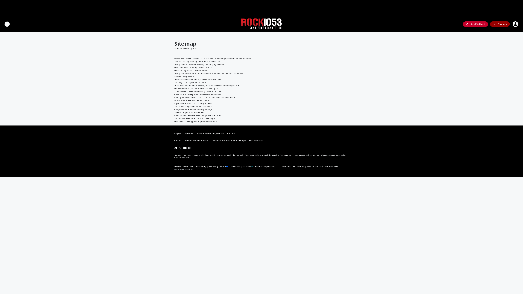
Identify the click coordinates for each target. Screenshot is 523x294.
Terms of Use (235, 166)
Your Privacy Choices (217, 166)
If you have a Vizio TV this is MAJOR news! (193, 103)
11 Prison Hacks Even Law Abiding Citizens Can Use (197, 91)
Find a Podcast (256, 140)
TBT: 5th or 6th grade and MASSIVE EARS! (193, 106)
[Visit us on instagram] (189, 148)
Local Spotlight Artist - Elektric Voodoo (191, 70)
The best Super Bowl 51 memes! (189, 112)
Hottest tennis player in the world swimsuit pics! (196, 88)
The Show (188, 133)
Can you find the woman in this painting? (193, 109)
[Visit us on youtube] (185, 148)
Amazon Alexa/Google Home (210, 133)
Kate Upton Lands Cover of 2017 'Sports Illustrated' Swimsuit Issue (204, 97)
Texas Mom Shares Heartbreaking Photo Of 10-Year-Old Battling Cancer (207, 85)
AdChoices (247, 166)
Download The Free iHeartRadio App (229, 140)
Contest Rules (188, 166)
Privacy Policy (201, 166)
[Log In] (516, 24)
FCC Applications (331, 166)
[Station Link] (261, 24)
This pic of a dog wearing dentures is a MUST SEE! (197, 61)
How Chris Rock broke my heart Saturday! (193, 67)
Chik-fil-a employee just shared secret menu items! (197, 94)
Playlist (177, 133)
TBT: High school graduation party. (190, 82)
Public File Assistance (315, 166)
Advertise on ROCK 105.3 (196, 140)
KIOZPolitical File (284, 166)
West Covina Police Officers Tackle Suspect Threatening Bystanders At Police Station (212, 58)
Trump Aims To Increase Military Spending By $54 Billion (200, 64)
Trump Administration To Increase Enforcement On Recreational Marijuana (208, 73)
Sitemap (178, 48)
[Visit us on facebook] (175, 148)
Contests (231, 133)
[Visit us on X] (180, 148)
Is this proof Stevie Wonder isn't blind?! (192, 100)
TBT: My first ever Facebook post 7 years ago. (194, 118)
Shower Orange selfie (184, 76)
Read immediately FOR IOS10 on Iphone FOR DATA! (197, 115)
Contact (177, 140)
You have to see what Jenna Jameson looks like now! (197, 79)
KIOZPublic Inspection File (265, 166)
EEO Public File (298, 166)
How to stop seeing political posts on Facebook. (195, 121)
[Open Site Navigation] (7, 24)
